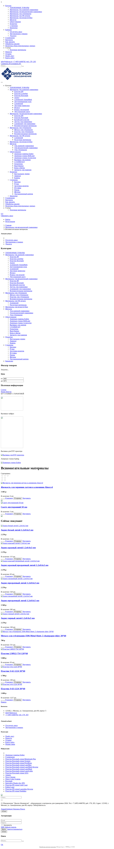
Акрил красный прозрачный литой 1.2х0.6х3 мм (24, 565)
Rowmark (8, 781)
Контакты (9, 40)
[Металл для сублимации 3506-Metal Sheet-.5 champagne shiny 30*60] (27, 631)
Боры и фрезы (19, 168)
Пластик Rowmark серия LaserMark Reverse (21, 767)
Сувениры (14, 26)
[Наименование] (5, 476)
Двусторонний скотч (22, 112)
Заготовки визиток (21, 186)
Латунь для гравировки (23, 122)
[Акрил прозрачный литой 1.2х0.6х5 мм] (17, 596)
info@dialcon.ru (6, 62)
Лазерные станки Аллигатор (25, 158)
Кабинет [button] (8, 30)
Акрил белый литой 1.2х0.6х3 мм (17, 530)
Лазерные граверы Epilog (23, 154)
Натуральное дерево (22, 174)
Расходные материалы (22, 140)
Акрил (16, 98)
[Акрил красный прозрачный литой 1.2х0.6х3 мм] (20, 561)
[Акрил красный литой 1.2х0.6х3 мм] (15, 543)
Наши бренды (6, 392)
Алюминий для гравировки (24, 124)
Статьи (3, 390)
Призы (16, 190)
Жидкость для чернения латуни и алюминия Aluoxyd (27, 487)
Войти (4, 829)
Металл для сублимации (23, 130)
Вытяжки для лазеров (22, 160)
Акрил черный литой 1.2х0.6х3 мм (18, 618)
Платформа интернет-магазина (47, 847)
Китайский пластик (21, 120)
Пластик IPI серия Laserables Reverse (19, 789)
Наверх (3, 702)
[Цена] (7, 476)
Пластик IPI (18, 92)
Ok (2, 845)
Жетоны (17, 192)
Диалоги (13, 36)
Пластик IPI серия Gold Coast (16, 785)
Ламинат (17, 176)
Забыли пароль (10, 827)
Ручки (16, 184)
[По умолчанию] (2, 476)
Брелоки (17, 182)
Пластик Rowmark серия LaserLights (19, 771)
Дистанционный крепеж (23, 194)
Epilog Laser (9, 787)
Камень (17, 178)
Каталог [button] (8, 6)
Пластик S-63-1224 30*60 (13, 689)
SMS (2, 827)
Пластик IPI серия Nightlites (15, 791)
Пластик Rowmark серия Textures (17, 761)
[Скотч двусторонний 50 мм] (12, 503)
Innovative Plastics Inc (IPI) (15, 783)
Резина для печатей (21, 110)
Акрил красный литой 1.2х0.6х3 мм (18, 547)
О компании (10, 38)
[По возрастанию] (2, 478)
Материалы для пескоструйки (21, 18)
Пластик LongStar (21, 94)
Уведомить (26, 498)
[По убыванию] (5, 478)
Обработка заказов (12, 44)
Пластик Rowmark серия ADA (16, 773)
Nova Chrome (10, 777)
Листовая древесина (22, 106)
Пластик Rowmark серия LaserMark (18, 769)
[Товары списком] (2, 480)
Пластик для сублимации (24, 132)
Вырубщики (19, 166)
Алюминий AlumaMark (23, 100)
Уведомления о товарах (18, 34)
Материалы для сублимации (20, 14)
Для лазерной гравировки (24, 146)
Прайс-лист (9, 56)
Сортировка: (5, 473)
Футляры (17, 188)
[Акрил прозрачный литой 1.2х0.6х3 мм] (17, 579)
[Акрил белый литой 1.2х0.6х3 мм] (14, 526)
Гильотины (18, 164)
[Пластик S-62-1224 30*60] (11, 667)
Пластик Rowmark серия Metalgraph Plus (20, 759)
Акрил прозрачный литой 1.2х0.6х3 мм (20, 583)
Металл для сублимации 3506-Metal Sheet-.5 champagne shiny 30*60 (33, 636)
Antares (8, 775)
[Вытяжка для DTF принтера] (12, 455)
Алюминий (18, 104)
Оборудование (15, 22)
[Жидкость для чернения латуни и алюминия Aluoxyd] (22, 483)
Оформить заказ (7, 216)
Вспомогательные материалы (25, 126)
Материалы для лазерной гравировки (24, 10)
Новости (8, 52)
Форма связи (10, 744)
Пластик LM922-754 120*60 (14, 653)
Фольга (17, 108)
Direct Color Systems (12, 779)
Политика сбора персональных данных (20, 46)
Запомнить (7, 825)
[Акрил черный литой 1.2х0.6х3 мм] (15, 614)
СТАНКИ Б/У (19, 162)
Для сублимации (20, 150)
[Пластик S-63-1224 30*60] (11, 684)
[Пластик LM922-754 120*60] (12, 649)
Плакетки (13, 24)
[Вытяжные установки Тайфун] (12, 447)
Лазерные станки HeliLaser (24, 156)
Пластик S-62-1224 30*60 (13, 671)
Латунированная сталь (22, 102)
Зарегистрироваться (14, 829)
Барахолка (13, 28)
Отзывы (8, 54)
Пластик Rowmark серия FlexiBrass (18, 763)
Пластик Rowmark (21, 96)
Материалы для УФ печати (20, 16)
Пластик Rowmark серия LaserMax (18, 765)
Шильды (13, 20)
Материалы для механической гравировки (26, 12)
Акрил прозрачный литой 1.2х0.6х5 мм (20, 600)
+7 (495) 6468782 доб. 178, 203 (24, 62)
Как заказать (10, 42)
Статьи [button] (8, 48)
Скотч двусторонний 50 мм (14, 507)
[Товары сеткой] (5, 480)
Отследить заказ (16, 32)
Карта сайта (9, 58)
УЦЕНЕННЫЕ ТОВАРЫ (19, 8)
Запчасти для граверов (22, 170)
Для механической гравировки (26, 148)
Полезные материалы (18, 50)
